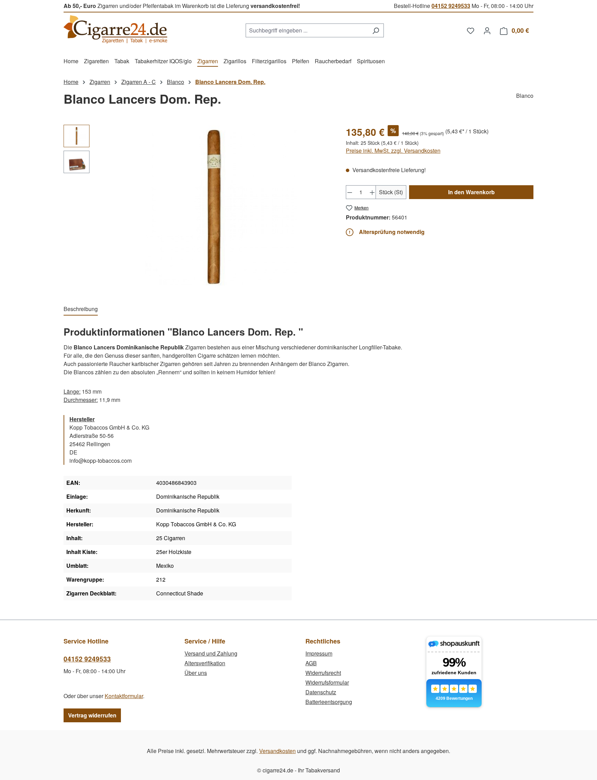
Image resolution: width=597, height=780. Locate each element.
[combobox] (307, 30)
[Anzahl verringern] (349, 192)
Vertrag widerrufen (92, 715)
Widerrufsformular (327, 682)
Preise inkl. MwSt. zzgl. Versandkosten (393, 150)
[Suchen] (376, 30)
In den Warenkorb (471, 192)
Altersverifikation (204, 663)
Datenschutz (320, 692)
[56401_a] (214, 208)
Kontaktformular (124, 696)
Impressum (318, 653)
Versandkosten (277, 751)
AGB (311, 663)
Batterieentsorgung (328, 702)
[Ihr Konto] (487, 30)
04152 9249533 (451, 6)
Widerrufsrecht (323, 673)
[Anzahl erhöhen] (372, 192)
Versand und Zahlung (210, 653)
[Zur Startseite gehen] (115, 29)
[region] (198, 208)
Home (71, 82)
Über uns (195, 673)
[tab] (81, 309)
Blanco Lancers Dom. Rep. (230, 82)
